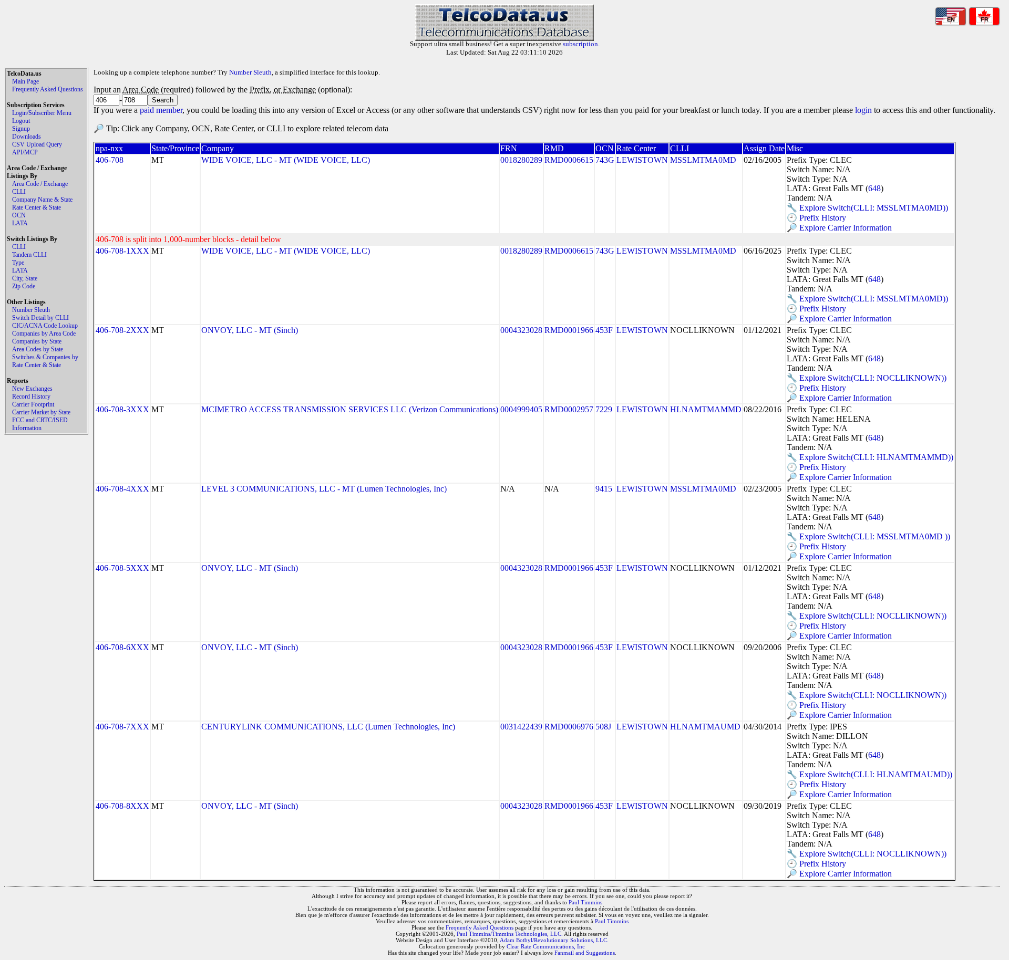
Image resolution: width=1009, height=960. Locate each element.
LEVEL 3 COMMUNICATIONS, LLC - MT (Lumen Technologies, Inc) (324, 488)
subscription (580, 44)
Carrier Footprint (33, 404)
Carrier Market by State (41, 412)
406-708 (109, 159)
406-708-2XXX (122, 330)
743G (604, 159)
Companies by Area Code (44, 333)
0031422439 (521, 726)
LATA (20, 223)
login (863, 110)
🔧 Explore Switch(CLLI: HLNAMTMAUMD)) (869, 774)
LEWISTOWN (642, 159)
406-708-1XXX (122, 250)
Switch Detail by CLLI (40, 317)
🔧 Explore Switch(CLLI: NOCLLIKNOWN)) (866, 377)
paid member (161, 110)
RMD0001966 (568, 330)
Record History (31, 396)
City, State (24, 278)
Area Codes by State (37, 349)
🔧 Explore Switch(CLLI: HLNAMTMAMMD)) (870, 457)
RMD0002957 (568, 409)
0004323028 (521, 330)
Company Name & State (42, 199)
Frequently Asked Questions (47, 89)
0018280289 (521, 159)
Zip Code (23, 286)
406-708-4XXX (122, 488)
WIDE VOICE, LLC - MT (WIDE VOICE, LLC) (285, 159)
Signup (21, 128)
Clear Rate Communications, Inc (546, 946)
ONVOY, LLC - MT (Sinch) (249, 330)
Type (18, 262)
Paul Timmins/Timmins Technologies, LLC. (510, 934)
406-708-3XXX (122, 409)
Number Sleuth (31, 310)
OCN (19, 215)
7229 (603, 409)
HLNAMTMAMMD (706, 409)
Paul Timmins (585, 902)
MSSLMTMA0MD (703, 159)
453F (604, 330)
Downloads (26, 136)
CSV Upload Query (37, 144)
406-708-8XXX (122, 805)
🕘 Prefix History (816, 217)
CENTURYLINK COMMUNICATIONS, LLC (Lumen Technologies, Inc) (328, 726)
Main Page (25, 81)
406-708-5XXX (122, 568)
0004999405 (521, 409)
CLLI (19, 191)
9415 (603, 488)
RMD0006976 (568, 726)
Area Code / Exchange (40, 183)
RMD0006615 (568, 159)
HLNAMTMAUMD (705, 726)
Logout (21, 120)
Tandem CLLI (29, 254)
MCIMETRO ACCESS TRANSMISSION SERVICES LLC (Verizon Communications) (349, 409)
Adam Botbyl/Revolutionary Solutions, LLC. (554, 940)
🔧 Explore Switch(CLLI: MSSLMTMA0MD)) (867, 207)
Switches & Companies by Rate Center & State (45, 361)
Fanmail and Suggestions (584, 952)
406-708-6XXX (122, 647)
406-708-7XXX (122, 726)
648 (874, 188)
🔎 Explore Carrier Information (839, 227)
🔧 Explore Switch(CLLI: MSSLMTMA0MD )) (868, 536)
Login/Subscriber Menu (41, 113)
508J (603, 726)
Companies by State (36, 341)
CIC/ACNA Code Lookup (45, 325)
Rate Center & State (36, 207)
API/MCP (25, 152)
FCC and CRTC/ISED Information (40, 424)
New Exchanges (32, 388)
